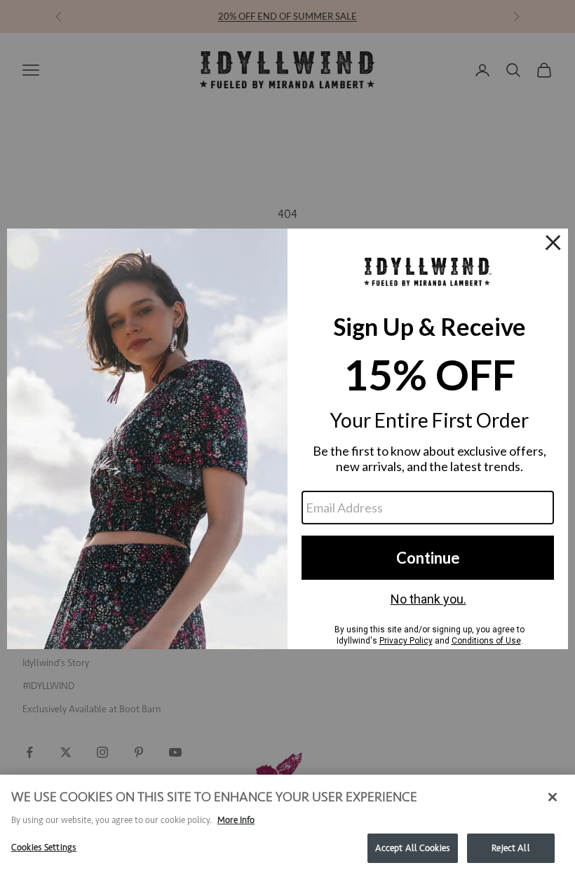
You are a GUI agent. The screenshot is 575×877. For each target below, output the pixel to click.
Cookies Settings (43, 847)
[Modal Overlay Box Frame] (287, 439)
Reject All (510, 848)
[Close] (552, 797)
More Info (236, 820)
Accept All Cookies (412, 848)
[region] (287, 826)
